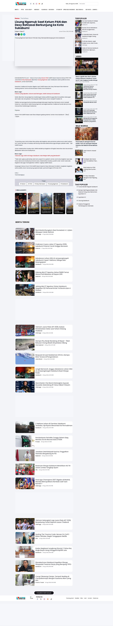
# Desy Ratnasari (40, 184)
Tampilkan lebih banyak (44, 593)
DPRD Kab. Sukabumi (69, 9)
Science (37, 248)
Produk (37, 442)
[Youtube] (39, 3)
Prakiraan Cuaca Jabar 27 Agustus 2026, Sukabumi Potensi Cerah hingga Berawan (51, 245)
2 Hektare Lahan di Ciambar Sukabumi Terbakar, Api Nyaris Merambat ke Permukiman (53, 424)
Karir (85, 598)
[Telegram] (24, 34)
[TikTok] (42, 3)
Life (36, 470)
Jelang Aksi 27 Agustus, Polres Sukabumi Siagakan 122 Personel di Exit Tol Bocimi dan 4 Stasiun (52, 288)
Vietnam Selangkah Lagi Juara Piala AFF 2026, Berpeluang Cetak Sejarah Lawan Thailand (53, 521)
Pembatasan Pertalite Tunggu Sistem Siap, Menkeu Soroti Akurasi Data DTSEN (52, 439)
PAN (47, 78)
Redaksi (77, 598)
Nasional (38, 276)
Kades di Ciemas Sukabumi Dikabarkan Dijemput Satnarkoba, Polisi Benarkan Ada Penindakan (90, 51)
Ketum (43, 78)
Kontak (90, 598)
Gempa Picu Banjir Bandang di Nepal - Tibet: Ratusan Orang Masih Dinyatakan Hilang (52, 342)
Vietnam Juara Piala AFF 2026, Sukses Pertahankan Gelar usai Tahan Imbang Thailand (50, 329)
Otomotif (59, 9)
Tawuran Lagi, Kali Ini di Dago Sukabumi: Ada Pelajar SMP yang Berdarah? (37, 156)
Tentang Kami (70, 598)
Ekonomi (51, 9)
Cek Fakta (88, 9)
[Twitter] (33, 3)
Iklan (81, 598)
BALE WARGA (79, 9)
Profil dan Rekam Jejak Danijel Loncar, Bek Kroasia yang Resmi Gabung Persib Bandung (90, 44)
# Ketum (23, 184)
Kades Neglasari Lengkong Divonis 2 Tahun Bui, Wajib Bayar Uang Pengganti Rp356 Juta (53, 549)
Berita (17, 9)
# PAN (30, 184)
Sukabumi (18, 82)
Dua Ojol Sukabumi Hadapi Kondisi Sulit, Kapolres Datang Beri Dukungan (90, 23)
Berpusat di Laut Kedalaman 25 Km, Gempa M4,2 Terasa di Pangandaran (52, 356)
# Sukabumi (64, 184)
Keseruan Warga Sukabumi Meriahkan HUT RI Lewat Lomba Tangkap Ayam (52, 467)
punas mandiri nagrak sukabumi (87, 187)
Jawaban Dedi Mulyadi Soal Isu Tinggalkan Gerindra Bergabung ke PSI (51, 453)
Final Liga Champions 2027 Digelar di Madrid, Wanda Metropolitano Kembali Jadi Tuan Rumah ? (52, 482)
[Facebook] (31, 3)
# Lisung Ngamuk (53, 184)
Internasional (39, 345)
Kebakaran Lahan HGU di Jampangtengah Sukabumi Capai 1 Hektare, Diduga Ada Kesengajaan (52, 260)
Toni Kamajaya (19, 175)
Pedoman (95, 598)
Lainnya (94, 9)
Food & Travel (39, 582)
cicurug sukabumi (83, 200)
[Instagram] (36, 3)
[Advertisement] (8, 43)
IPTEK (22, 9)
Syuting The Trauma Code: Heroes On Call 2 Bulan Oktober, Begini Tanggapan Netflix (52, 535)
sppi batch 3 (82, 197)
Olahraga (44, 9)
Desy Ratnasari (26, 80)
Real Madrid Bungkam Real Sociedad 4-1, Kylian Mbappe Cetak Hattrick (53, 231)
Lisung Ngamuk (42, 80)
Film (36, 538)
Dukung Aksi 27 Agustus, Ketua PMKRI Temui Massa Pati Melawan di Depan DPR (52, 273)
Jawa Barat (38, 359)
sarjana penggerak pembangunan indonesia (85, 205)
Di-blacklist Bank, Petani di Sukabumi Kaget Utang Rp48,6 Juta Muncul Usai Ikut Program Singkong (90, 37)
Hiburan (36, 9)
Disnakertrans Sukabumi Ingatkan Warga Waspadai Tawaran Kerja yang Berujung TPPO (53, 563)
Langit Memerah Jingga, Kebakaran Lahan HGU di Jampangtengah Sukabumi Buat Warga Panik (53, 371)
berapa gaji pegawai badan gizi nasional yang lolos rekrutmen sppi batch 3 (87, 192)
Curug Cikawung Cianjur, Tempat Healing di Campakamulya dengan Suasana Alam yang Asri (53, 578)
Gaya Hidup (28, 9)
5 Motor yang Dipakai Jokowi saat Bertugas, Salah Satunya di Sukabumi (37, 94)
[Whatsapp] (21, 34)
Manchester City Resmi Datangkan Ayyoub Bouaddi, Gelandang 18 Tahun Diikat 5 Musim (52, 384)
